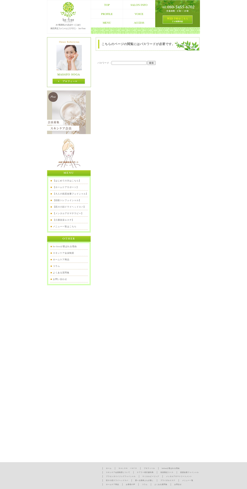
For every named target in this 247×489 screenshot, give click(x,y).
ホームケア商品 (61, 259)
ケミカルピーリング (150, 476)
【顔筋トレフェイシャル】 (67, 200)
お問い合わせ (60, 279)
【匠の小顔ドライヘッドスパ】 (69, 207)
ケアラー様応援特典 (145, 472)
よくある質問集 (61, 272)
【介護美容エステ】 (63, 220)
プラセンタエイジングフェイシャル (121, 476)
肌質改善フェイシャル (189, 472)
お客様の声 (130, 484)
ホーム (109, 468)
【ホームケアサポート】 (66, 187)
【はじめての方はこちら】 (67, 180)
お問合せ (178, 484)
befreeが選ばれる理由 (171, 468)
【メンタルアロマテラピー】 (68, 213)
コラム (56, 266)
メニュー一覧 (187, 480)
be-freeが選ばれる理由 (65, 246)
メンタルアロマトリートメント (179, 476)
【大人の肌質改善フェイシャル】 (70, 193)
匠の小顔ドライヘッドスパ (117, 480)
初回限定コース (166, 472)
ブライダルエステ (167, 480)
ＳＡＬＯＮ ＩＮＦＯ (127, 468)
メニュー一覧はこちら (64, 226)
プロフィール (149, 468)
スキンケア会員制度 (63, 253)
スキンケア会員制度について (118, 472)
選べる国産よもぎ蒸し (144, 480)
